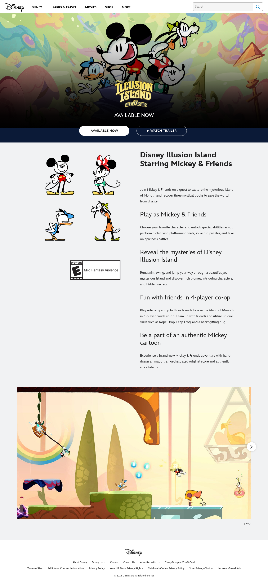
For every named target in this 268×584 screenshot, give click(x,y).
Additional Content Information (66, 568)
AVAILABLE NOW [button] (104, 131)
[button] (162, 131)
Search (258, 7)
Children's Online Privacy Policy (166, 568)
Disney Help (98, 562)
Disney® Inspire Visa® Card (180, 562)
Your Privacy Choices (201, 568)
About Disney (80, 562)
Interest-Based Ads (229, 568)
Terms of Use (35, 568)
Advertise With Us (150, 562)
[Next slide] (244, 459)
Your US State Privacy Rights (126, 568)
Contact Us (129, 562)
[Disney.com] (14, 7)
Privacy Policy (97, 568)
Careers (114, 562)
